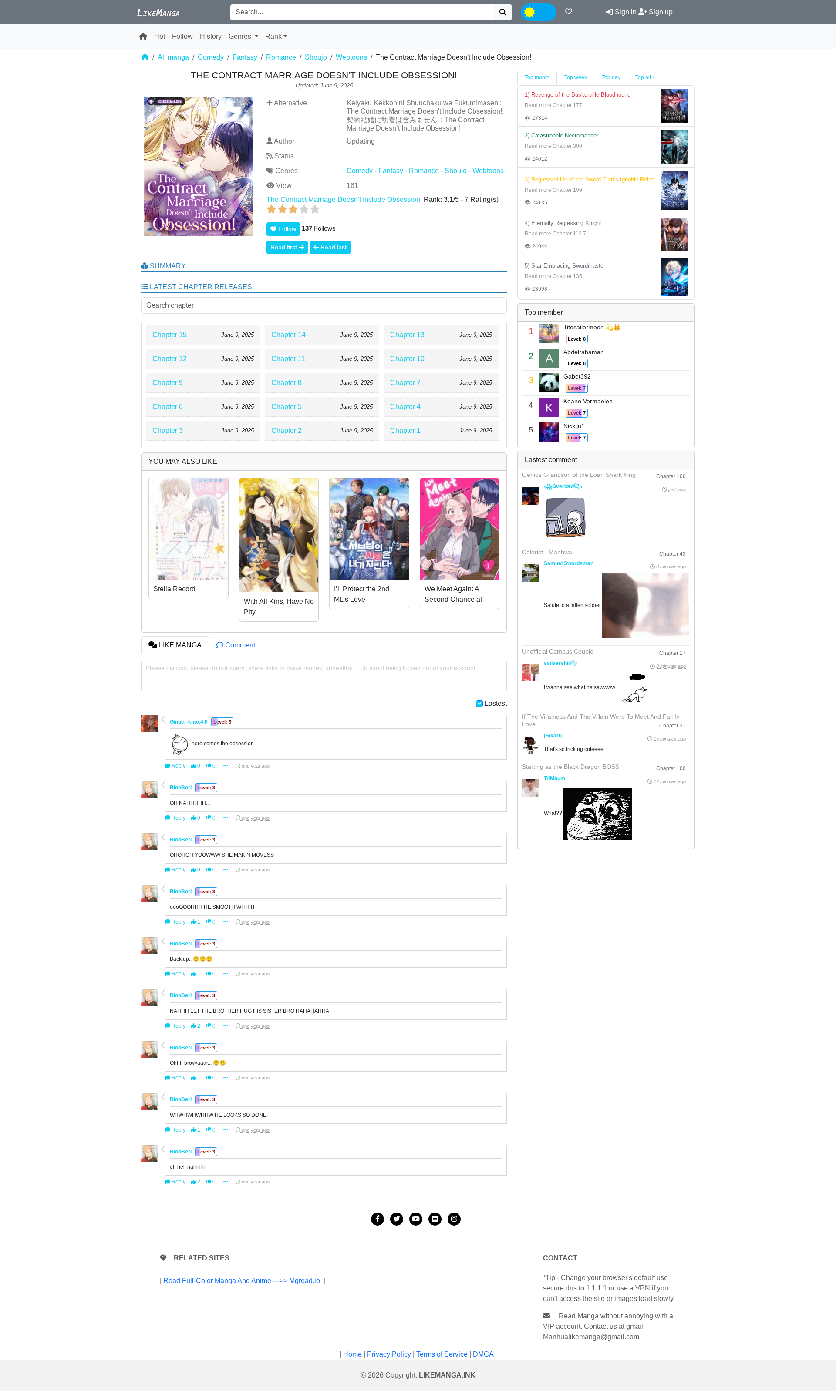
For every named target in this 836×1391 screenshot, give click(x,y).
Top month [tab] (537, 77)
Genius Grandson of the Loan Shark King (579, 474)
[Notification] (568, 11)
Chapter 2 (286, 430)
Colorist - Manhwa (547, 552)
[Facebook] (377, 1219)
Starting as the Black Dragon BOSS (570, 766)
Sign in (625, 12)
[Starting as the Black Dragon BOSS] (530, 788)
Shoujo (316, 57)
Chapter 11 (288, 358)
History (211, 36)
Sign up (660, 12)
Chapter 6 (167, 406)
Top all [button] (643, 77)
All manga (173, 57)
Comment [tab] (239, 645)
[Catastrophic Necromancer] (674, 146)
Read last (333, 247)
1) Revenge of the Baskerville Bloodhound (577, 94)
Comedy (211, 57)
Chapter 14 (288, 335)
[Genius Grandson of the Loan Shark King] (530, 496)
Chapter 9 (167, 382)
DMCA (483, 1354)
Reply (177, 766)
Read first (284, 247)
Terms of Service (442, 1354)
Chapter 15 (169, 335)
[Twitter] (396, 1219)
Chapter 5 (286, 406)
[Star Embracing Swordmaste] (674, 276)
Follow (182, 36)
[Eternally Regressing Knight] (674, 234)
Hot (159, 36)
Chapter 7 (405, 382)
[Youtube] (415, 1219)
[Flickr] (435, 1219)
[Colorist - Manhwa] (530, 573)
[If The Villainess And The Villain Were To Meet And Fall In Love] (530, 745)
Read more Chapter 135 (553, 276)
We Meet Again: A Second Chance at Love (453, 599)
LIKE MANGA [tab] (179, 645)
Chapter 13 (407, 335)
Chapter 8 (286, 382)
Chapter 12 (169, 358)
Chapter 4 (405, 406)
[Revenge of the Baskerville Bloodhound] (674, 105)
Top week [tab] (575, 77)
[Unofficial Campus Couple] (530, 672)
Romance (281, 57)
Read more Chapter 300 (553, 146)
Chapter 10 (407, 358)
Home (352, 1354)
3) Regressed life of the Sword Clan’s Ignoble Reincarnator (598, 179)
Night (545, 11)
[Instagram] (454, 1219)
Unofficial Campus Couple (557, 651)
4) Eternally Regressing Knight (563, 223)
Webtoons (351, 57)
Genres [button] (241, 36)
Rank (273, 36)
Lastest (496, 703)
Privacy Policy (389, 1354)
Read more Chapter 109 (553, 190)
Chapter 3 (167, 430)
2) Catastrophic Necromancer (561, 135)
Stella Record (174, 589)
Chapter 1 (405, 430)
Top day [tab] (611, 77)
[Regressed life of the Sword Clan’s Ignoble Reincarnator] (674, 190)
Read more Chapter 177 (553, 105)
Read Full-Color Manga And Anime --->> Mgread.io (241, 1280)
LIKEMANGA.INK (447, 1375)
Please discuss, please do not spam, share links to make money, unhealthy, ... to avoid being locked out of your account (310, 667)
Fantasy (245, 57)
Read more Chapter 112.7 (555, 234)
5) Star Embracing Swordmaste (564, 265)
